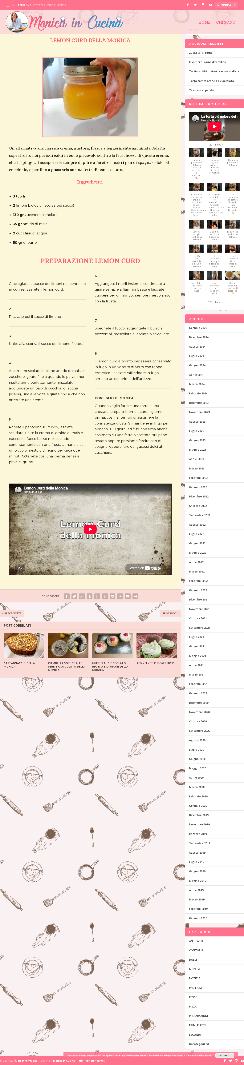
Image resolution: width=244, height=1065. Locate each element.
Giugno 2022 (197, 543)
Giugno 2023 (197, 440)
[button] (219, 144)
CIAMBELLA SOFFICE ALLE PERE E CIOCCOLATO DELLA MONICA (66, 661)
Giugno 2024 (197, 365)
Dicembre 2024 (199, 337)
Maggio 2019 (197, 881)
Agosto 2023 (197, 421)
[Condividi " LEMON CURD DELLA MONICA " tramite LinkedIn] (105, 591)
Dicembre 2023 (199, 403)
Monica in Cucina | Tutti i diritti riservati (79, 1060)
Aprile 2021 (196, 665)
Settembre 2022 (199, 515)
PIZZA (193, 1006)
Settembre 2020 (199, 730)
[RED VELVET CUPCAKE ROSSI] (156, 640)
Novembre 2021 (199, 609)
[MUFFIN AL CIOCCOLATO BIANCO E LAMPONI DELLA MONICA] (112, 640)
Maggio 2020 (197, 768)
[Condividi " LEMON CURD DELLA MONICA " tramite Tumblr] (89, 591)
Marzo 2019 (197, 899)
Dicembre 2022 (199, 496)
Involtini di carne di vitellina (49, 5)
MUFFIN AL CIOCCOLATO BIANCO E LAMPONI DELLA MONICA (110, 661)
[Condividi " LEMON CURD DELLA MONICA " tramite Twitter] (74, 591)
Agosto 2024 (197, 346)
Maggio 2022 (197, 552)
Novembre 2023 (199, 412)
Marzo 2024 (197, 384)
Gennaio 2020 (198, 806)
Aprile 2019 (196, 890)
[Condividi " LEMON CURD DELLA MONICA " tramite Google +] (82, 591)
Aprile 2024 (196, 375)
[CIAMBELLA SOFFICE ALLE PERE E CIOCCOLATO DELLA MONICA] (68, 640)
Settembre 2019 (199, 843)
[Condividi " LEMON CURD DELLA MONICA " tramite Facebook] (67, 591)
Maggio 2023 (197, 449)
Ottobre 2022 (198, 506)
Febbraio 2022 (198, 581)
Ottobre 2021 (198, 618)
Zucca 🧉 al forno (201, 52)
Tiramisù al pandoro (203, 90)
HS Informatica (28, 1060)
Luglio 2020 (196, 749)
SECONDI (195, 1034)
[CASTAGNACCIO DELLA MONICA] (24, 640)
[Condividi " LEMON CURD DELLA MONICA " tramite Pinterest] (97, 591)
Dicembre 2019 (199, 815)
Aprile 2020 (196, 777)
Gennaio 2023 (198, 487)
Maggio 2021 (197, 656)
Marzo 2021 (197, 674)
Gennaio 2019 (198, 918)
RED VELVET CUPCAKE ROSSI (155, 658)
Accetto (224, 1055)
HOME (204, 23)
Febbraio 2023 (198, 478)
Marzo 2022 (197, 571)
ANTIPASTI (196, 941)
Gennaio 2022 (198, 590)
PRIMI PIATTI (197, 1025)
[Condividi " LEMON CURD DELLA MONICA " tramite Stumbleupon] (120, 591)
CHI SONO (225, 23)
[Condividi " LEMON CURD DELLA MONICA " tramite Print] (135, 591)
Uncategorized (199, 1044)
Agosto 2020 (197, 740)
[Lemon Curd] (90, 130)
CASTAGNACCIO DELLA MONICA (19, 659)
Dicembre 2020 (199, 702)
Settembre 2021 (199, 627)
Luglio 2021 (196, 637)
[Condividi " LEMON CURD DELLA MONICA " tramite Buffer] (112, 591)
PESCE (193, 997)
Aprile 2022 (196, 562)
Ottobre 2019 (198, 834)
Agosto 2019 (197, 852)
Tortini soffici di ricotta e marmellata (214, 71)
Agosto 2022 (197, 524)
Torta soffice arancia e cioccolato (211, 81)
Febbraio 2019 (198, 909)
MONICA (194, 969)
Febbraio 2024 (198, 393)
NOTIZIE (194, 978)
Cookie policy (204, 1055)
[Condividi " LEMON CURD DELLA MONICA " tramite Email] (128, 591)
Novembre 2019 (199, 824)
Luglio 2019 (196, 862)
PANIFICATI (196, 988)
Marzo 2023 (197, 468)
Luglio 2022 (196, 534)
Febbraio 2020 (198, 796)
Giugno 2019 (197, 871)
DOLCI (193, 959)
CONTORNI (196, 950)
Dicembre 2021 (199, 599)
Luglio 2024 (196, 356)
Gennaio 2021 (198, 693)
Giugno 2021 (197, 646)
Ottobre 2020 (198, 721)
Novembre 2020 (199, 712)
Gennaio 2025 (198, 328)
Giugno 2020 (197, 759)
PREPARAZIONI (198, 1016)
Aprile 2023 (196, 459)
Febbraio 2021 (198, 684)
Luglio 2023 (196, 431)
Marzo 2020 (197, 787)
